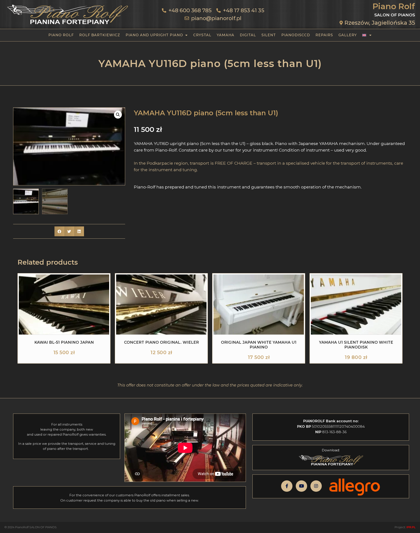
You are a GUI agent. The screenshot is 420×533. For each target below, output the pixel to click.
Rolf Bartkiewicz (99, 35)
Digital (248, 35)
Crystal (202, 35)
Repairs (324, 35)
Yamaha (225, 35)
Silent (268, 35)
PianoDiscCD (295, 35)
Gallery (347, 35)
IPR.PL (411, 527)
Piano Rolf (61, 35)
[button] (118, 115)
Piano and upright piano (154, 35)
